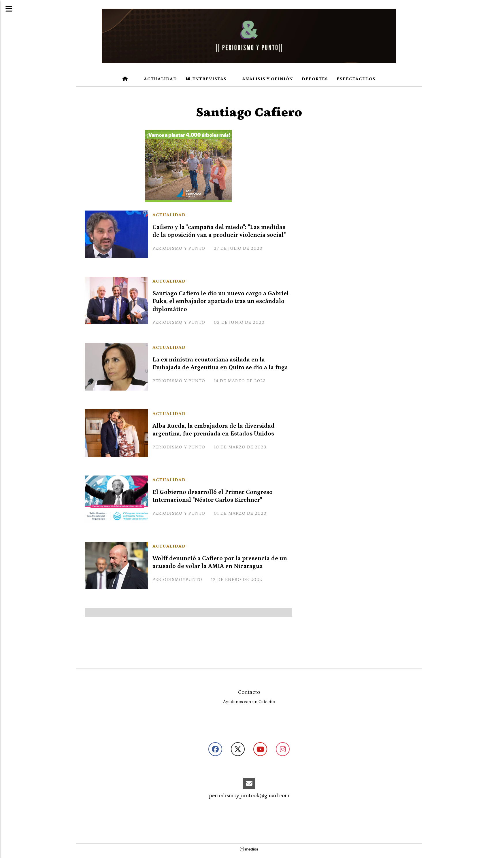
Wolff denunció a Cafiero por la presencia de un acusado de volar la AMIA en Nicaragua (219, 562)
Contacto (249, 692)
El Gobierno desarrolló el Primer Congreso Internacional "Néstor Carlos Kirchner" (212, 496)
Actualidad (160, 79)
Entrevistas (209, 79)
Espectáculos (356, 79)
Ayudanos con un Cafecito (249, 701)
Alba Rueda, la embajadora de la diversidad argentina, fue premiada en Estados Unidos (213, 430)
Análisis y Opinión (267, 79)
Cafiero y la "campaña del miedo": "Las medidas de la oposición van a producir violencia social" (219, 231)
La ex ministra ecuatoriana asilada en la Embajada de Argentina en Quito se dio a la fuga (220, 363)
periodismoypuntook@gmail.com (249, 796)
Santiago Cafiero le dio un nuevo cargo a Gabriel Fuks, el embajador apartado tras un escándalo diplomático (220, 301)
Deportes (315, 79)
